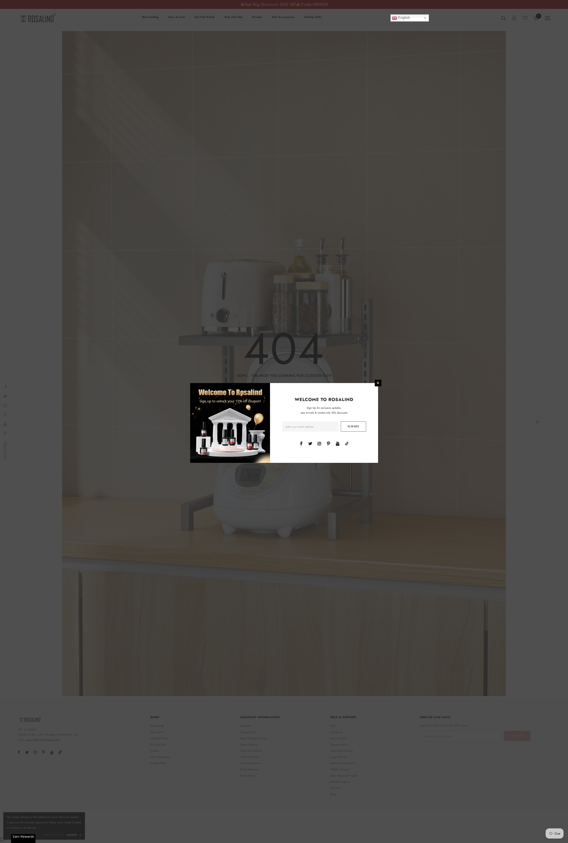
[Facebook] (301, 443)
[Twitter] (310, 443)
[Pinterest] (328, 443)
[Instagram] (319, 443)
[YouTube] (337, 443)
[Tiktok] (346, 443)
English (403, 18)
